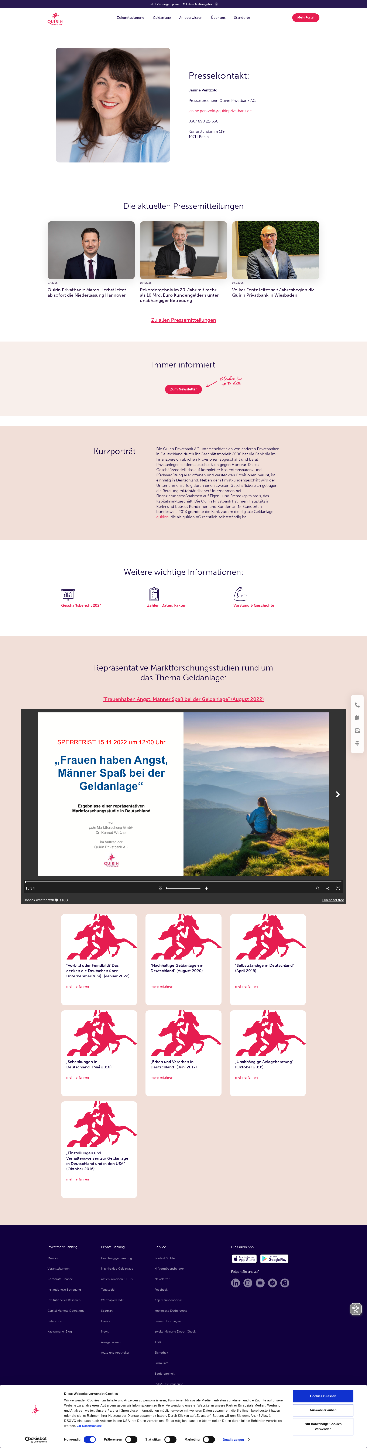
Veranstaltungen (58, 1268)
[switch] (131, 1439)
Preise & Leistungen (168, 1321)
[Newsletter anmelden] (357, 730)
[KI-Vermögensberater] (357, 743)
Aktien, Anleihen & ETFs (117, 1279)
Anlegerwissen (110, 1342)
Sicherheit (161, 1352)
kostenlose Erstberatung (171, 1311)
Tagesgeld (107, 1289)
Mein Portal (305, 17)
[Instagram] (247, 1283)
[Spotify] (272, 1283)
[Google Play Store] (274, 1259)
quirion (162, 517)
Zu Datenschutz (89, 1426)
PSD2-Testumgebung (169, 1384)
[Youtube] (260, 1283)
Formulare (161, 1363)
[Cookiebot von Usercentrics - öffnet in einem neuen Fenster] (36, 1440)
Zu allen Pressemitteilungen (183, 320)
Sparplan (107, 1311)
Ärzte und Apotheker (115, 1352)
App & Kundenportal (168, 1300)
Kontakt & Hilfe (165, 1258)
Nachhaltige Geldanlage (117, 1268)
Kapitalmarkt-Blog (60, 1331)
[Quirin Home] (55, 17)
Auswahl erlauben (323, 1410)
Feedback (161, 1289)
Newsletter (162, 1279)
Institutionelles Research (64, 1300)
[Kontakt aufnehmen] (357, 705)
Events (105, 1321)
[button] (130, 17)
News (105, 1331)
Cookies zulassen (323, 1396)
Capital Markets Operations (66, 1311)
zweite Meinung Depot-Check (175, 1331)
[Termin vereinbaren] (357, 717)
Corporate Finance (60, 1279)
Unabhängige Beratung (116, 1258)
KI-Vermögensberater (169, 1268)
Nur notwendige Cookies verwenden (323, 1426)
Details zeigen (233, 1439)
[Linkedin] (235, 1283)
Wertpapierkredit (112, 1300)
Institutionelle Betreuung (64, 1289)
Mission (53, 1258)
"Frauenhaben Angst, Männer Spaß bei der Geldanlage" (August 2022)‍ (183, 699)
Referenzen (55, 1321)
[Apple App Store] (244, 1259)
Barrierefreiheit (165, 1373)
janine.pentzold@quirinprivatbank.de (220, 110)
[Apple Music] (284, 1283)
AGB (158, 1342)
